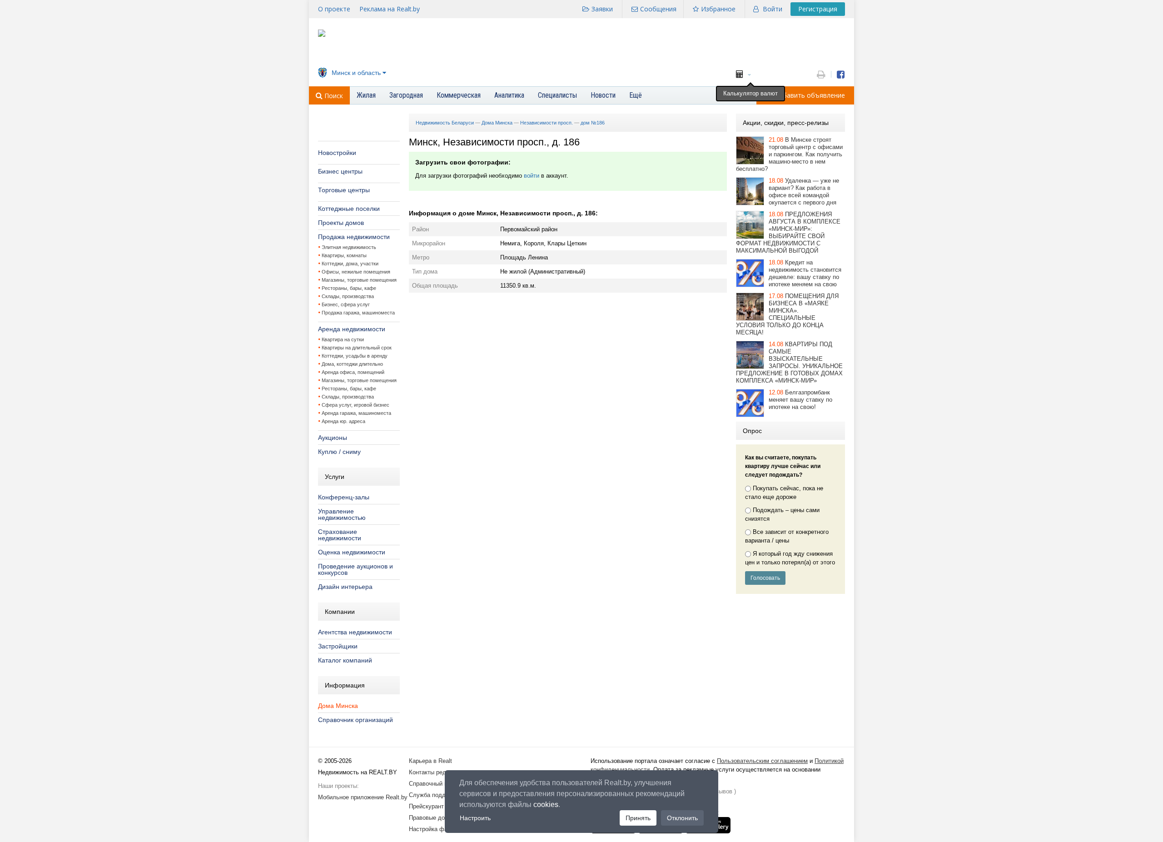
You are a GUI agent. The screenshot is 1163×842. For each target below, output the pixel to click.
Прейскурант (426, 806)
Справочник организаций (355, 720)
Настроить (475, 818)
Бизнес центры (340, 171)
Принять (638, 818)
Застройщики (338, 646)
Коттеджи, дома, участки (350, 263)
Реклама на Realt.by (389, 9)
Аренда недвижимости (351, 329)
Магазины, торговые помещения (359, 280)
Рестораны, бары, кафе (349, 288)
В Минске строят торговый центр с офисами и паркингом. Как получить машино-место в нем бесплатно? (789, 154)
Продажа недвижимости (354, 236)
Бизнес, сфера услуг (346, 304)
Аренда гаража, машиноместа (356, 413)
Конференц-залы (343, 497)
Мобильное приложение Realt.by (363, 797)
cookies (545, 804)
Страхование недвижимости (339, 534)
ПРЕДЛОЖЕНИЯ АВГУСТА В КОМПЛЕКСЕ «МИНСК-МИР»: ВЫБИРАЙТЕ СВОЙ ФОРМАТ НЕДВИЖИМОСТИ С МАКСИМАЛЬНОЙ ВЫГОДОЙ (788, 232)
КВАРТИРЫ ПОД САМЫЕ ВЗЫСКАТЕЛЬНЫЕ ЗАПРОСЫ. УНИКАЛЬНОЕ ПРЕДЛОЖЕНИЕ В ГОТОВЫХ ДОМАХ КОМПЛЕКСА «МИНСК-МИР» (789, 362)
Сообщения (658, 9)
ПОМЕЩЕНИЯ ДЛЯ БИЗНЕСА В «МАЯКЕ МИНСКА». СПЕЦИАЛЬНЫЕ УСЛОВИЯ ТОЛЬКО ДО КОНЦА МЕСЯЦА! (787, 314)
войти (531, 175)
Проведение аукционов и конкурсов (355, 569)
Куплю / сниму (339, 451)
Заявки (602, 9)
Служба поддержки (435, 795)
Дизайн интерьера (345, 586)
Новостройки (337, 152)
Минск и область (356, 72)
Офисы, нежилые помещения (356, 271)
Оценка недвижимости (351, 552)
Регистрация (817, 9)
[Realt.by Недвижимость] (321, 34)
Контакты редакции (435, 772)
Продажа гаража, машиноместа (358, 312)
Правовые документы (438, 817)
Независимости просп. (546, 122)
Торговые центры (344, 190)
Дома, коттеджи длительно (352, 364)
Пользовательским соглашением (762, 760)
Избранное (718, 9)
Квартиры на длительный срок (357, 347)
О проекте (334, 9)
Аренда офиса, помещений (353, 372)
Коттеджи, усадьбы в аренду (355, 356)
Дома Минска (338, 705)
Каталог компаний (345, 660)
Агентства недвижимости (355, 632)
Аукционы (332, 437)
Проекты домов (341, 222)
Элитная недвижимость (349, 247)
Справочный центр (434, 783)
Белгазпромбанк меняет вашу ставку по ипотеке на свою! (800, 399)
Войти (772, 9)
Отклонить (682, 818)
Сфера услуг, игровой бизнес (355, 405)
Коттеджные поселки (349, 208)
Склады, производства (348, 296)
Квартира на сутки (343, 339)
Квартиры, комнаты (344, 255)
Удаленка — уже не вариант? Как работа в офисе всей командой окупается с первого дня (804, 191)
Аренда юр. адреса (343, 421)
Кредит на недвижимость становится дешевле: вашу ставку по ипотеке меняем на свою (805, 273)
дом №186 (593, 122)
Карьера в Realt (430, 760)
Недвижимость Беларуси (445, 122)
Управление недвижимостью (342, 514)
